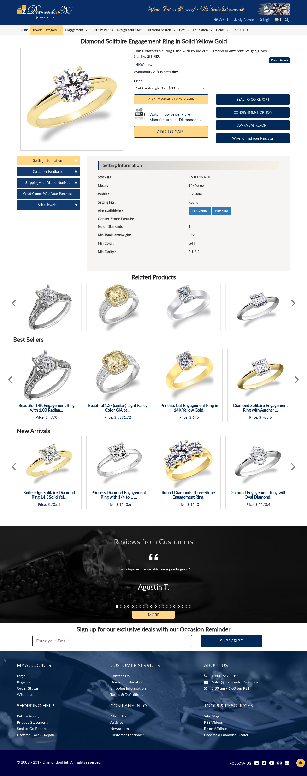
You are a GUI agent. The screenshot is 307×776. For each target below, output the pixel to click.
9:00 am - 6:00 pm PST (231, 688)
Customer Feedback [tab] (47, 172)
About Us (118, 716)
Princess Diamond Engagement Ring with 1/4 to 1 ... (118, 494)
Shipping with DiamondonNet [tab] (47, 183)
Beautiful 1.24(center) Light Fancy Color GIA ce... (118, 407)
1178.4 (264, 504)
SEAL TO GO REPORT (252, 99)
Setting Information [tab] (47, 161)
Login (266, 20)
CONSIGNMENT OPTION (253, 112)
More (153, 614)
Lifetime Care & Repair (35, 734)
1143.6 (125, 504)
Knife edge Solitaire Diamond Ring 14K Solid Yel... (49, 494)
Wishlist (224, 20)
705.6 (267, 417)
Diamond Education (127, 682)
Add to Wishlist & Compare (171, 99)
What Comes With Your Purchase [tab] (47, 194)
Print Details (279, 60)
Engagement (74, 30)
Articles (116, 722)
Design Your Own (129, 30)
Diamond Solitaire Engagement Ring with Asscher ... (260, 407)
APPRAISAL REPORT (252, 125)
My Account (246, 20)
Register (23, 682)
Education (201, 30)
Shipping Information (128, 688)
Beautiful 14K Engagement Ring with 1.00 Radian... (46, 407)
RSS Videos (213, 722)
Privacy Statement (32, 722)
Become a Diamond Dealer (226, 734)
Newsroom (119, 728)
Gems (220, 30)
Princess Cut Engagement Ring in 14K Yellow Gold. (189, 407)
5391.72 (124, 417)
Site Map (211, 716)
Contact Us (241, 30)
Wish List (25, 694)
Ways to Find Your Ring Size (252, 138)
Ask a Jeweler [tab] (48, 205)
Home (23, 30)
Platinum (221, 211)
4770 (53, 417)
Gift (182, 30)
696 (195, 417)
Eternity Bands (102, 30)
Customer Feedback (127, 734)
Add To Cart (171, 131)
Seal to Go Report (32, 728)
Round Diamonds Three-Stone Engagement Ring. (188, 494)
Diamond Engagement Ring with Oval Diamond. (258, 494)
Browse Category (45, 30)
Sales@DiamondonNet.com (235, 682)
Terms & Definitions (126, 694)
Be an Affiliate (215, 728)
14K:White (200, 211)
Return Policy (28, 716)
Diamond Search (159, 30)
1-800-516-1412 (225, 675)
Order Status (28, 688)
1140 (194, 504)
